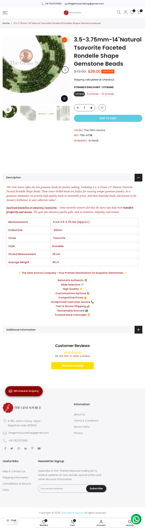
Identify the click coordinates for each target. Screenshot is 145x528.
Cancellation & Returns (17, 483)
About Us (79, 414)
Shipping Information (15, 477)
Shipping (79, 79)
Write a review (72, 366)
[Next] (65, 69)
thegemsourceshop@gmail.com (86, 3)
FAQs (6, 490)
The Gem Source (94, 130)
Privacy (78, 433)
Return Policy (82, 427)
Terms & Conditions (86, 420)
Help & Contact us (14, 471)
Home (6, 23)
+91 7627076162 (53, 3)
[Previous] (8, 69)
